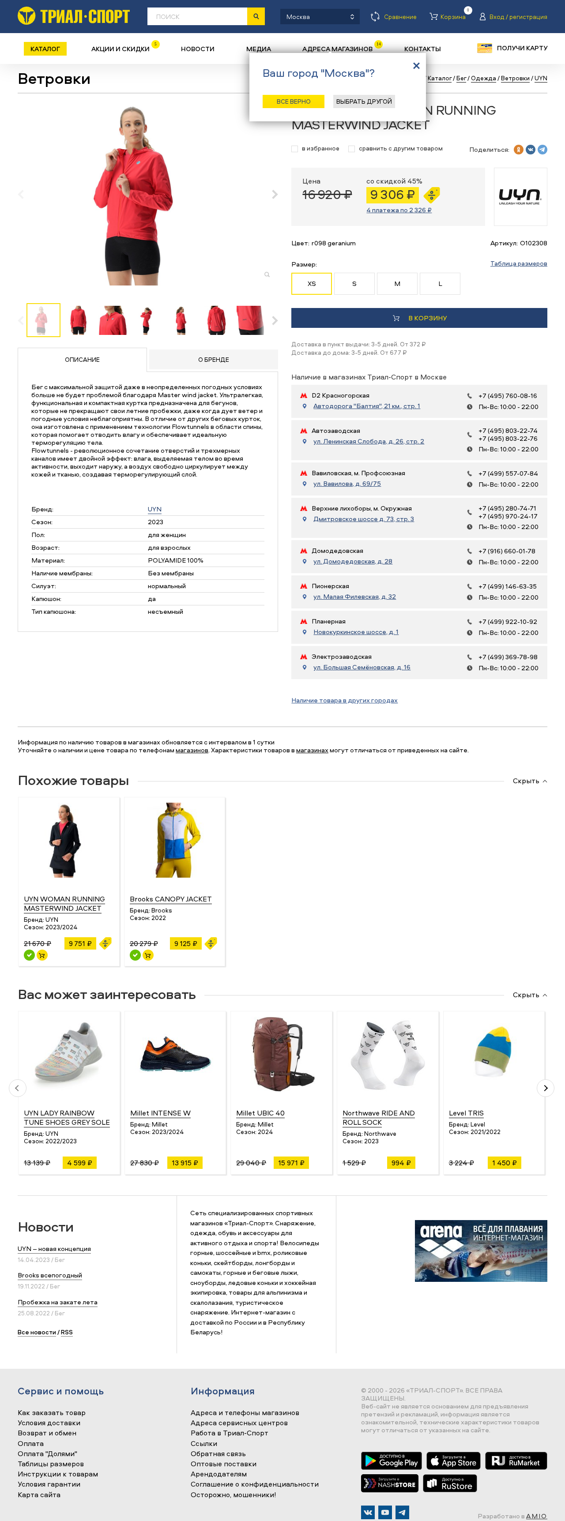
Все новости (37, 1332)
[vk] (530, 149)
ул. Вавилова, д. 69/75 (347, 484)
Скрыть (526, 781)
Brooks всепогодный (50, 1275)
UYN (155, 509)
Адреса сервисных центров (239, 1423)
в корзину (427, 318)
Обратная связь (218, 1454)
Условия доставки (49, 1423)
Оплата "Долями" (47, 1454)
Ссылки (204, 1443)
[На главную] (74, 16)
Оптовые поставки (223, 1464)
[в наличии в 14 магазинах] (29, 955)
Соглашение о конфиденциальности (255, 1484)
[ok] (519, 149)
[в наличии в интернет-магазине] (42, 955)
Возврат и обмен (47, 1433)
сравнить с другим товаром (401, 148)
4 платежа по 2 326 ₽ (399, 209)
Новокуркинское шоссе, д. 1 (356, 632)
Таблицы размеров (51, 1464)
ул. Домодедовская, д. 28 (352, 561)
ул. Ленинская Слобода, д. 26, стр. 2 (368, 441)
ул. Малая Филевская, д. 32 (354, 597)
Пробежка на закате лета (58, 1302)
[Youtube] (385, 1512)
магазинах (312, 750)
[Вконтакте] (368, 1512)
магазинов (192, 750)
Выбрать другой (364, 101)
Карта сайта (39, 1495)
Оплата (31, 1443)
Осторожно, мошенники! (233, 1495)
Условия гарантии (49, 1484)
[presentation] (25, 194)
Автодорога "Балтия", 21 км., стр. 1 (366, 406)
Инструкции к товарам (58, 1474)
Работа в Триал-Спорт (229, 1433)
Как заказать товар (52, 1412)
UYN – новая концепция (54, 1248)
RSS (67, 1332)
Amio (536, 1516)
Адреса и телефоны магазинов (245, 1412)
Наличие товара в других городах (344, 700)
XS (312, 283)
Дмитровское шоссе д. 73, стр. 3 (363, 519)
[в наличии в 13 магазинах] (135, 955)
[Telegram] (402, 1512)
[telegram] (542, 149)
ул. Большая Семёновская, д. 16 (362, 667)
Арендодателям (219, 1474)
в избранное (320, 148)
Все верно (294, 101)
